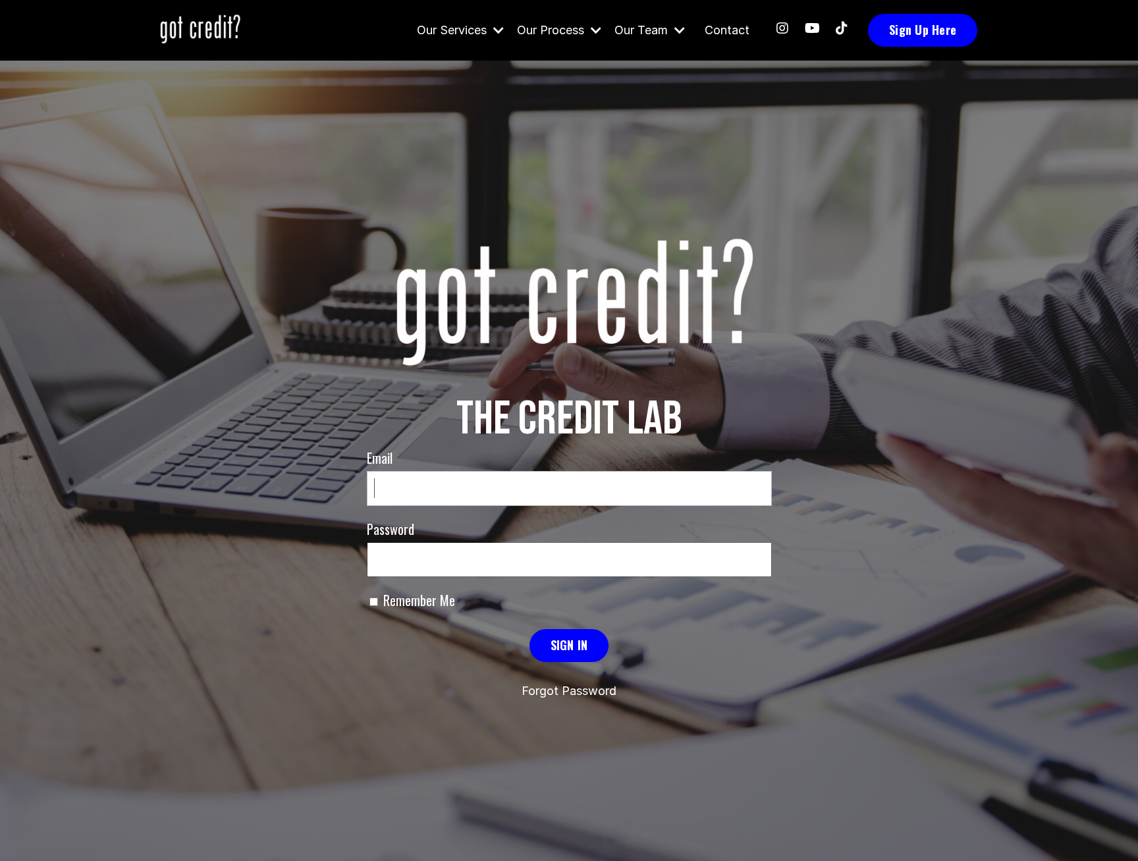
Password (390, 529)
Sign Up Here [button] (922, 29)
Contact (727, 30)
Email (380, 458)
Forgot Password (569, 691)
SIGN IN (569, 644)
